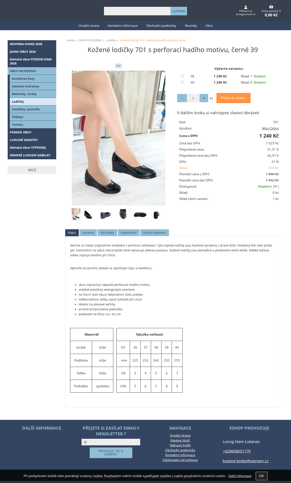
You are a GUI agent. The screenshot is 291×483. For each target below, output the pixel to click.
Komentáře (129, 233)
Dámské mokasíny (25, 86)
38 (192, 76)
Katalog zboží (180, 440)
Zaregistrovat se (245, 14)
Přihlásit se (245, 11)
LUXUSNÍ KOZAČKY (24, 140)
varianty (88, 233)
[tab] (72, 232)
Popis (72, 233)
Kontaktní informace (123, 25)
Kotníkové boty (23, 79)
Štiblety (17, 117)
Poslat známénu (154, 233)
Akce (209, 25)
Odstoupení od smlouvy (180, 460)
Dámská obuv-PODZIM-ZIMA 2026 (31, 61)
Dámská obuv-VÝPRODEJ (28, 147)
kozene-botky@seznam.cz (245, 460)
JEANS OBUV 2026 (23, 52)
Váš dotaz (107, 233)
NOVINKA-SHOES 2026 (26, 44)
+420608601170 (237, 451)
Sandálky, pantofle (26, 109)
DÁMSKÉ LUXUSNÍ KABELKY (30, 155)
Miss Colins (270, 128)
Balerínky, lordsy (24, 94)
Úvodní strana (89, 25)
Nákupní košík (180, 445)
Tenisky (17, 125)
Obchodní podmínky (161, 25)
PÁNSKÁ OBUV (20, 132)
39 (192, 82)
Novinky (191, 25)
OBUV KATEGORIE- (23, 71)
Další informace (239, 476)
